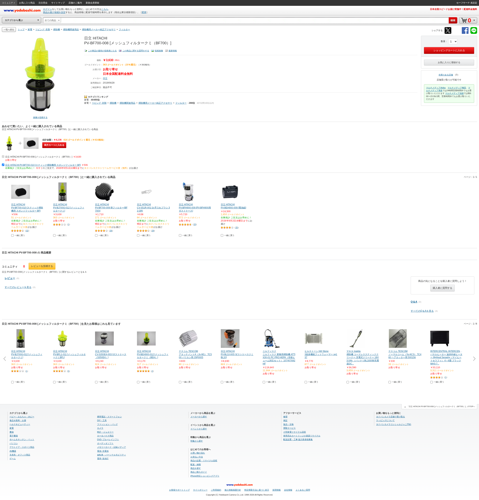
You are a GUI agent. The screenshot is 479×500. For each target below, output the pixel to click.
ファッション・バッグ (107, 424)
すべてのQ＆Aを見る (422, 311)
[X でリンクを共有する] (448, 33)
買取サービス (289, 428)
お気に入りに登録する (449, 62)
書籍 (12, 432)
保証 (285, 420)
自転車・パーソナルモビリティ (111, 455)
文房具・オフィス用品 (20, 455)
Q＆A (414, 301)
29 (153, 231)
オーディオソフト (105, 443)
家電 (86, 100)
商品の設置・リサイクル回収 (203, 460)
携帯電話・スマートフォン (109, 417)
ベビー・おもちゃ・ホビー (22, 417)
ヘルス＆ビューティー (20, 424)
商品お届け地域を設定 (54, 12)
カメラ (100, 428)
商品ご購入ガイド (198, 472)
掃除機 (113, 103)
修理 (285, 417)
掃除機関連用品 (127, 103)
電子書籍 (14, 436)
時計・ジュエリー (105, 432)
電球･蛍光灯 (103, 458)
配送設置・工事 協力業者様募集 (298, 439)
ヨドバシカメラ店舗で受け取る (390, 417)
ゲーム (13, 458)
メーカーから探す (198, 417)
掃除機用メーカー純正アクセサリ (155, 103)
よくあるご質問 (303, 490)
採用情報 (276, 490)
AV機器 (13, 451)
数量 (443, 41)
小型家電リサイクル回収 (294, 432)
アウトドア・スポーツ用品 (22, 447)
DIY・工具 (102, 420)
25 (237, 227)
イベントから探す (198, 429)
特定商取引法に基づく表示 (256, 490)
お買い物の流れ (197, 453)
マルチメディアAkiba (436, 88)
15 (195, 224)
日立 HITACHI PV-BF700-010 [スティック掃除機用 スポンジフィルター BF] (43, 165)
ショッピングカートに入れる (449, 50)
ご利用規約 (216, 490)
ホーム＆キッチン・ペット (22, 439)
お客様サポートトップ (179, 490)
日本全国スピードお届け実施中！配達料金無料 (453, 9)
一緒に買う (20, 235)
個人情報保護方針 (233, 490)
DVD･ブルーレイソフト (108, 439)
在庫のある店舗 (446, 75)
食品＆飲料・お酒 (18, 420)
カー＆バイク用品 (105, 436)
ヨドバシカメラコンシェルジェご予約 (393, 424)
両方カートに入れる (54, 145)
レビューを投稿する (42, 266)
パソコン (14, 443)
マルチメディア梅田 (457, 88)
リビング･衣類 (99, 103)
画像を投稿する (40, 117)
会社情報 (288, 490)
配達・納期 (195, 464)
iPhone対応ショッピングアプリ (204, 476)
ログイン (47, 9)
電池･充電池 (103, 451)
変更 (144, 12)
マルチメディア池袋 (454, 93)
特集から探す (196, 441)
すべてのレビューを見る (18, 287)
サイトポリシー (200, 490)
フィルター (181, 103)
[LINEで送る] (473, 33)
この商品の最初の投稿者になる (102, 51)
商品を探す (195, 468)
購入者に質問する (442, 288)
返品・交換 (288, 424)
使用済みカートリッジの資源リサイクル (301, 436)
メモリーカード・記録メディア (111, 447)
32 (27, 231)
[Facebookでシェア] (465, 33)
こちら (104, 9)
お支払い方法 (196, 457)
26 (111, 231)
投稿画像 (159, 51)
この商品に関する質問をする (135, 51)
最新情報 (173, 51)
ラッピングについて (385, 420)
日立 (105, 78)
